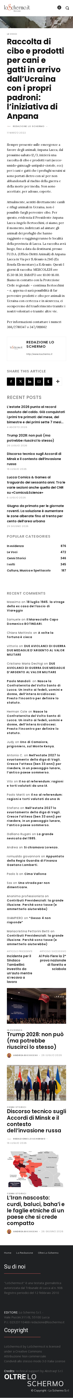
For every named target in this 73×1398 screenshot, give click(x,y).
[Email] (39, 382)
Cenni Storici (16, 1107)
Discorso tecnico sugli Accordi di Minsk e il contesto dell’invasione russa (34, 458)
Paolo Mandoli (18, 681)
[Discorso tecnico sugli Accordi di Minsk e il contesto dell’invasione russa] (36, 1083)
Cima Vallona (35, 874)
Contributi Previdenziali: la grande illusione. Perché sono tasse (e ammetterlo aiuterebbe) (35, 904)
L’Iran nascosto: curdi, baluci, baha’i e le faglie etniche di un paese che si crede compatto (36, 1210)
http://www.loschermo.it (39, 354)
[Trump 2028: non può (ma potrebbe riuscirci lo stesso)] (36, 1006)
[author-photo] (9, 1055)
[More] (58, 382)
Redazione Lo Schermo (29, 126)
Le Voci (12, 34)
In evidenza (15, 1030)
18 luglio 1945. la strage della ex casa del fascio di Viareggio (36, 606)
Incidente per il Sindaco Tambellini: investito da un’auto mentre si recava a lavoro (19, 969)
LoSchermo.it (36, 1346)
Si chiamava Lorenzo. (41, 847)
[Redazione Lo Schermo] (9, 126)
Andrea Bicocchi (25, 1055)
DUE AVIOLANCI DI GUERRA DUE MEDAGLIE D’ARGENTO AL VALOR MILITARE (36, 650)
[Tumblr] (48, 382)
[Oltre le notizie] (17, 7)
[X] (20, 382)
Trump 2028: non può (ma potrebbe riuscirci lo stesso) (35, 1041)
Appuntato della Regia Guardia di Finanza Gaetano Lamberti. (35, 860)
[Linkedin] (30, 382)
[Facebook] (11, 382)
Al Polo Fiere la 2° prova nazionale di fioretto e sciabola (52, 962)
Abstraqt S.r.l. (54, 1371)
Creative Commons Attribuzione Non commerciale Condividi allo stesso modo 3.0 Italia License (34, 1356)
